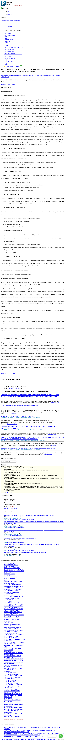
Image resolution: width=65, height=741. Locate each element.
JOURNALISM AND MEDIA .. (13, 645)
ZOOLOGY (7, 715)
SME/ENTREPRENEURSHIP (13, 695)
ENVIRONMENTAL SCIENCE (13, 609)
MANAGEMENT (9, 651)
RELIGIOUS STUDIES (11, 689)
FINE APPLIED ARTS (11, 613)
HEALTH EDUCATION (11, 628)
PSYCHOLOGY (9, 678)
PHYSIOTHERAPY (10, 672)
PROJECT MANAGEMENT (12, 677)
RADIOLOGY (8, 688)
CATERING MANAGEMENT (13, 589)
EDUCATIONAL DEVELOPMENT (14, 604)
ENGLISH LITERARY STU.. (12, 607)
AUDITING (7, 575)
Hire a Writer (7, 33)
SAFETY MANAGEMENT (12, 691)
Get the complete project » (8, 84)
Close (9, 26)
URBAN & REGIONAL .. (11, 710)
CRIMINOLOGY (9, 593)
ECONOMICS (8, 599)
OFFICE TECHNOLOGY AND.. (13, 668)
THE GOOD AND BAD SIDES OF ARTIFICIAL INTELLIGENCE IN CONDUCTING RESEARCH (34, 733)
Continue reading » (55, 402)
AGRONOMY (8, 572)
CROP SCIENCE (9, 595)
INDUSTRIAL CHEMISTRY (12, 636)
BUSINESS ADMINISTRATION (13, 586)
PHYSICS (7, 671)
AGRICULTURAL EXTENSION (14, 571)
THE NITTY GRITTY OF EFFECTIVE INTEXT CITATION (22, 735)
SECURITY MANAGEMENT (13, 694)
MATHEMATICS (9, 657)
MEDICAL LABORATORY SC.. (13, 662)
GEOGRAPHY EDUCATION (13, 624)
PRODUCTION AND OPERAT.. (13, 675)
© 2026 (25, 739)
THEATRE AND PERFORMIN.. (14, 704)
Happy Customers (9, 41)
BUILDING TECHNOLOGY (12, 584)
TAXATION (7, 703)
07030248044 (6, 8)
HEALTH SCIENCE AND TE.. (13, 630)
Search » (3, 464)
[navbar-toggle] (1, 17)
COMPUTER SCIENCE (11, 592)
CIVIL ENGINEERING (11, 590)
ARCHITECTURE (9, 574)
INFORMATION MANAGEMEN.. (14, 639)
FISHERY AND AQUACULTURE (14, 615)
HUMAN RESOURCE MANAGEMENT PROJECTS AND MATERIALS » (20, 519)
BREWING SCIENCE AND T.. (13, 581)
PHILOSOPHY (8, 669)
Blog (5, 36)
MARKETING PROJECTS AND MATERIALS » (16, 542)
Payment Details (8, 39)
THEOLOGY (8, 706)
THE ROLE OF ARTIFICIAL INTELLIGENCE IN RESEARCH (23, 736)
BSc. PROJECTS (9, 52)
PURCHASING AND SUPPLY (13, 685)
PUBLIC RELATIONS (11, 683)
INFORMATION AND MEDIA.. (13, 637)
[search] (20, 30)
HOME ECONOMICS (10, 633)
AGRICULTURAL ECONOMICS (14, 569)
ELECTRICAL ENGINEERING (13, 606)
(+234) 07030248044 (14, 388)
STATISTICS (8, 701)
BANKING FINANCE (10, 577)
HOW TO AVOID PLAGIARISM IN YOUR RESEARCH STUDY (23, 738)
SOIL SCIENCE (9, 698)
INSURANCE (8, 640)
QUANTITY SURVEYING (12, 686)
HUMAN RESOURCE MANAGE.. (14, 634)
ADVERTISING (9, 566)
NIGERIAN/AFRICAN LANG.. (13, 665)
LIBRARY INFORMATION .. (13, 648)
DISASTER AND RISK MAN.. (13, 598)
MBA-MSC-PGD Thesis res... (12, 716)
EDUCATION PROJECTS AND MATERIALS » (16, 527)
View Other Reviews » (7, 492)
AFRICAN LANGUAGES (12, 568)
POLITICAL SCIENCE (11, 674)
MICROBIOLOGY (9, 663)
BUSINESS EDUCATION (11, 587)
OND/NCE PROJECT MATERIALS (14, 47)
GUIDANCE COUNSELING (12, 627)
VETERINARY (8, 712)
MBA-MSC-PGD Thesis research (13, 54)
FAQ (8, 11)
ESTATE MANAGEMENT (12, 610)
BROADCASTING (9, 583)
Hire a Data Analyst (9, 35)
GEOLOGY (7, 625)
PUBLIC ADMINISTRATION (13, 680)
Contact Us (9, 14)
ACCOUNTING (9, 563)
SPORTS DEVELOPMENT (12, 700)
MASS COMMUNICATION (12, 656)
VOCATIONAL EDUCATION (13, 713)
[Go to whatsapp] (61, 736)
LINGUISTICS (8, 650)
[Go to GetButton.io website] (61, 739)
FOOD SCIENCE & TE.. (11, 618)
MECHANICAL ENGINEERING (14, 660)
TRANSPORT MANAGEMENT (13, 709)
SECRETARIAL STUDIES (12, 692)
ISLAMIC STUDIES (10, 644)
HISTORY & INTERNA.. (11, 631)
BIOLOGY (7, 580)
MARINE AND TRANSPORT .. (13, 653)
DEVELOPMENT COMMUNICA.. (14, 596)
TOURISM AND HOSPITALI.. (13, 707)
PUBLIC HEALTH (9, 681)
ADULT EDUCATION (11, 565)
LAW (5, 647)
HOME (6, 45)
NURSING (7, 666)
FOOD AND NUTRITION (12, 616)
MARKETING (8, 654)
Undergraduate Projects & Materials (10, 20)
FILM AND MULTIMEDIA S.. (13, 612)
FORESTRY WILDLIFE (11, 619)
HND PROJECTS (9, 50)
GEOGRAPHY (8, 622)
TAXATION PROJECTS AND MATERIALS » (15, 535)
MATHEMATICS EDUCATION (13, 659)
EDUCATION (8, 601)
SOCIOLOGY (8, 697)
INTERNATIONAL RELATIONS (14, 642)
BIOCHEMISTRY (9, 578)
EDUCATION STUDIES (11, 603)
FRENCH (7, 621)
